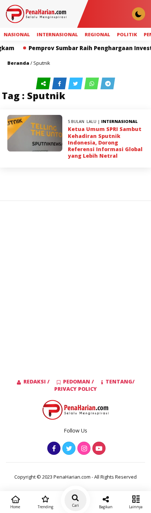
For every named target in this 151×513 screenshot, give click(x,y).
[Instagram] (83, 448)
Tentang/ (120, 381)
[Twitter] (68, 448)
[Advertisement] (75, 278)
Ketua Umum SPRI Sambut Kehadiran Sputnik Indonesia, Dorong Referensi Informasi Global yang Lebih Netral (105, 142)
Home (15, 506)
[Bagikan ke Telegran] (107, 83)
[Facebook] (52, 448)
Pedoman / (78, 381)
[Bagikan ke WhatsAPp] (92, 83)
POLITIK (127, 34)
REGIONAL (97, 34)
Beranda (18, 63)
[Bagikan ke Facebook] (60, 83)
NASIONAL (17, 34)
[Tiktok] (98, 448)
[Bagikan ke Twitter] (76, 83)
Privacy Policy (75, 388)
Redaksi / (36, 381)
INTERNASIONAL (57, 34)
